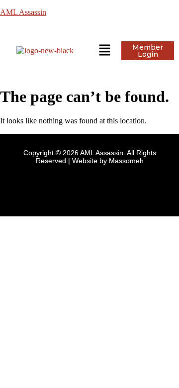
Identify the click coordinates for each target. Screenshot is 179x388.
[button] (104, 51)
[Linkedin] (74, 187)
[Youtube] (104, 187)
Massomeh (126, 161)
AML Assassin (23, 12)
